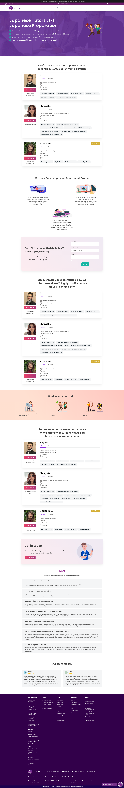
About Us (73, 700)
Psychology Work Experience (32, 710)
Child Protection (89, 706)
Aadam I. (45, 75)
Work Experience (32, 697)
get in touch (30, 557)
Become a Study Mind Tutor (76, 705)
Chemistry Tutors (61, 713)
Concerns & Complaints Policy (89, 709)
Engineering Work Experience (32, 706)
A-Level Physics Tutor (47, 708)
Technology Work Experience (32, 717)
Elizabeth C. (46, 143)
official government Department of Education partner (48, 776)
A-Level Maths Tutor (47, 700)
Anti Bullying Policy (89, 701)
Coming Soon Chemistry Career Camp (32, 745)
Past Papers (74, 702)
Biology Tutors (60, 702)
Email (72, 254)
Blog (72, 708)
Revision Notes (74, 710)
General (43, 78)
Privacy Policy (84, 781)
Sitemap (93, 780)
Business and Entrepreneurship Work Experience (32, 733)
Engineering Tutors (61, 718)
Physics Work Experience (31, 764)
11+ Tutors (59, 711)
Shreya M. (45, 106)
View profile (30, 90)
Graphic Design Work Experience (33, 753)
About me (50, 78)
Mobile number (75, 248)
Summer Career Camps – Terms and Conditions (90, 720)
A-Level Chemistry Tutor (46, 705)
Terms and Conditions (73, 781)
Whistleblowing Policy (90, 724)
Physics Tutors (60, 704)
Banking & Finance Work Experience (32, 714)
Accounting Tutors (61, 720)
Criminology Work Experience (32, 728)
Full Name (73, 241)
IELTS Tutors (59, 709)
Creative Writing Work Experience (33, 749)
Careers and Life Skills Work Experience (33, 737)
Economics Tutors (61, 715)
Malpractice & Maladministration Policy (89, 713)
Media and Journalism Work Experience (33, 760)
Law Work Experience (33, 703)
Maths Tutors (60, 700)
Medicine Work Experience (31, 700)
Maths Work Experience (31, 756)
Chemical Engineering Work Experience (33, 740)
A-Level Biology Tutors (47, 702)
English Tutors (60, 707)
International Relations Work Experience (33, 725)
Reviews (73, 712)
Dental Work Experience (31, 721)
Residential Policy (89, 716)
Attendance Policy (89, 703)
